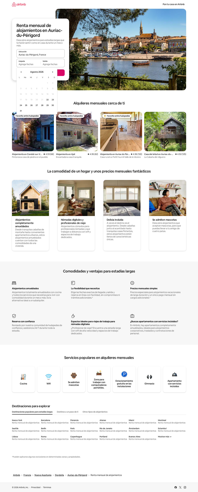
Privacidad (35, 487)
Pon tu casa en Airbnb (174, 4)
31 (21, 111)
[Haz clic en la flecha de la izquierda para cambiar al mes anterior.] (21, 72)
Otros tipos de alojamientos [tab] (95, 412)
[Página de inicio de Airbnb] (19, 4)
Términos (47, 487)
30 (53, 105)
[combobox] (40, 54)
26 (31, 105)
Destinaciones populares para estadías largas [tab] (32, 412)
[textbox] (28, 64)
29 (47, 105)
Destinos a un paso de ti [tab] (67, 412)
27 (37, 105)
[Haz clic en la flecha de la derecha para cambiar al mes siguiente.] (52, 72)
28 (42, 105)
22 (47, 99)
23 (53, 99)
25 (26, 105)
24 (21, 105)
